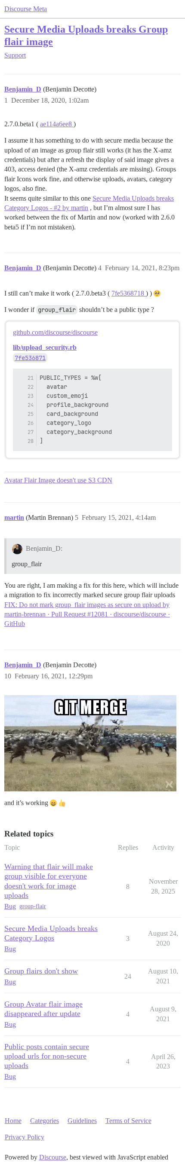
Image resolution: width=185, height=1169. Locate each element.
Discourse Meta (25, 8)
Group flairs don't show (41, 971)
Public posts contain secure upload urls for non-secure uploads (46, 1056)
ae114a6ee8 (57, 124)
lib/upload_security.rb (45, 347)
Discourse (52, 1157)
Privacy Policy (24, 1137)
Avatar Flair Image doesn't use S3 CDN (58, 480)
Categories (44, 1120)
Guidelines (82, 1120)
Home (13, 1120)
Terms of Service (128, 1120)
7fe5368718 (128, 293)
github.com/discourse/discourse (55, 332)
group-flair (32, 906)
